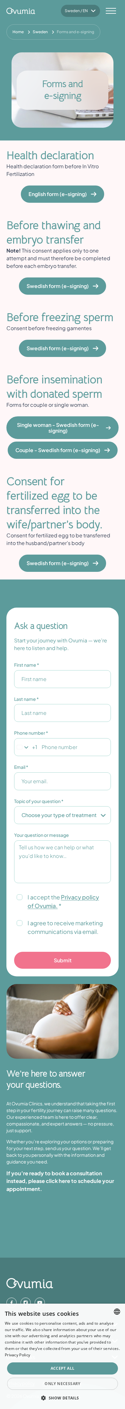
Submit (62, 960)
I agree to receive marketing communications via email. (65, 927)
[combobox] (117, 1311)
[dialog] (62, 1356)
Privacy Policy (17, 1355)
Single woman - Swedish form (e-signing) (58, 427)
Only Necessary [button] (62, 1383)
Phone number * (31, 733)
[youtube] (40, 1303)
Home (18, 31)
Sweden (40, 31)
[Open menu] (111, 11)
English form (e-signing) (58, 194)
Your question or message (41, 835)
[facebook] (11, 1303)
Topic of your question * (38, 801)
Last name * (26, 699)
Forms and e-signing (75, 31)
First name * (26, 665)
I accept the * (63, 901)
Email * (21, 767)
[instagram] (26, 1303)
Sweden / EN (76, 10)
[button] (62, 1398)
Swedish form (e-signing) (58, 286)
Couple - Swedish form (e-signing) (57, 450)
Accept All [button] (63, 1368)
